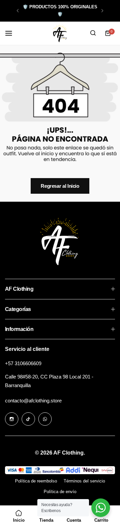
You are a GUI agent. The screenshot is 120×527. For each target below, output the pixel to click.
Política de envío (60, 491)
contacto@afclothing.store (33, 400)
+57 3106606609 (23, 363)
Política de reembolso (36, 480)
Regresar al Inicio (60, 186)
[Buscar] (93, 33)
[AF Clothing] (60, 33)
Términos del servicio (84, 480)
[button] (18, 11)
